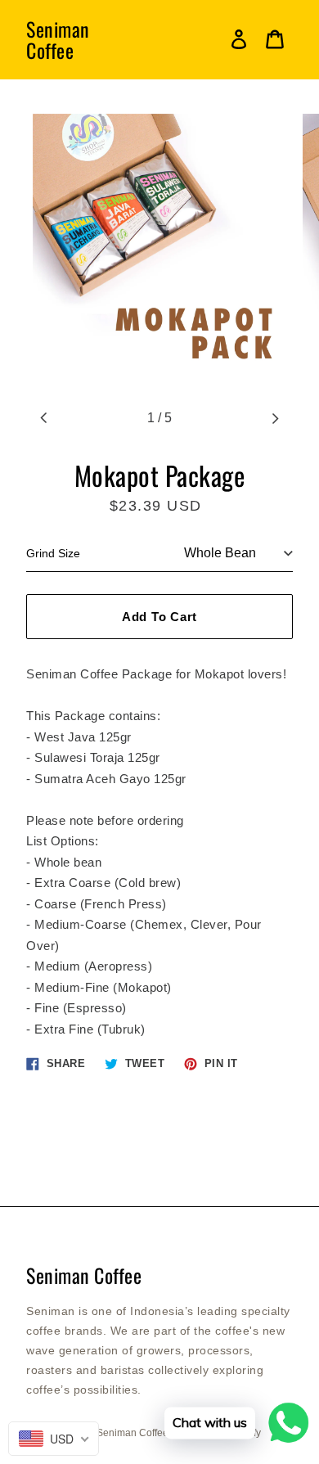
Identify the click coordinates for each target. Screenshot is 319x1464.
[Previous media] (44, 418)
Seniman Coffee (58, 39)
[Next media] (275, 418)
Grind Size (53, 553)
